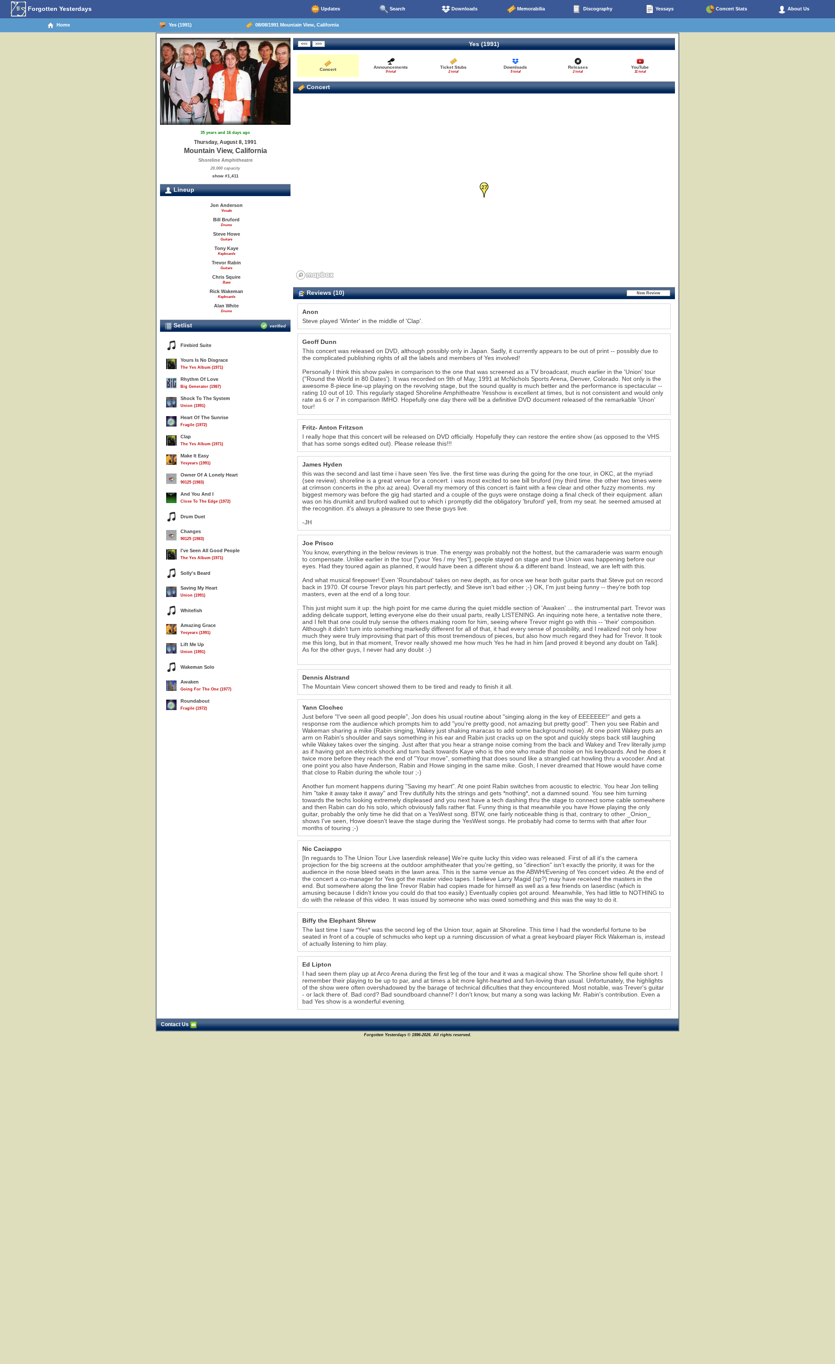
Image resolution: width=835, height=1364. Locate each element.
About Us (797, 8)
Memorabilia (530, 8)
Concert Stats (731, 8)
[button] (484, 190)
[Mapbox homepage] (315, 275)
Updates (330, 8)
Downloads (464, 8)
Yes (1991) (179, 24)
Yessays (664, 8)
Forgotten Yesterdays (59, 8)
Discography (597, 8)
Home (62, 24)
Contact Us (175, 1024)
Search (396, 8)
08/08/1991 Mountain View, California (296, 24)
